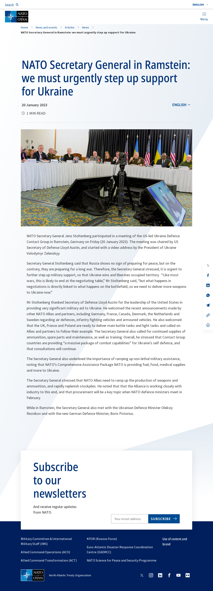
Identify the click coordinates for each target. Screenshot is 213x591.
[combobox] (200, 4)
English (179, 104)
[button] (200, 4)
